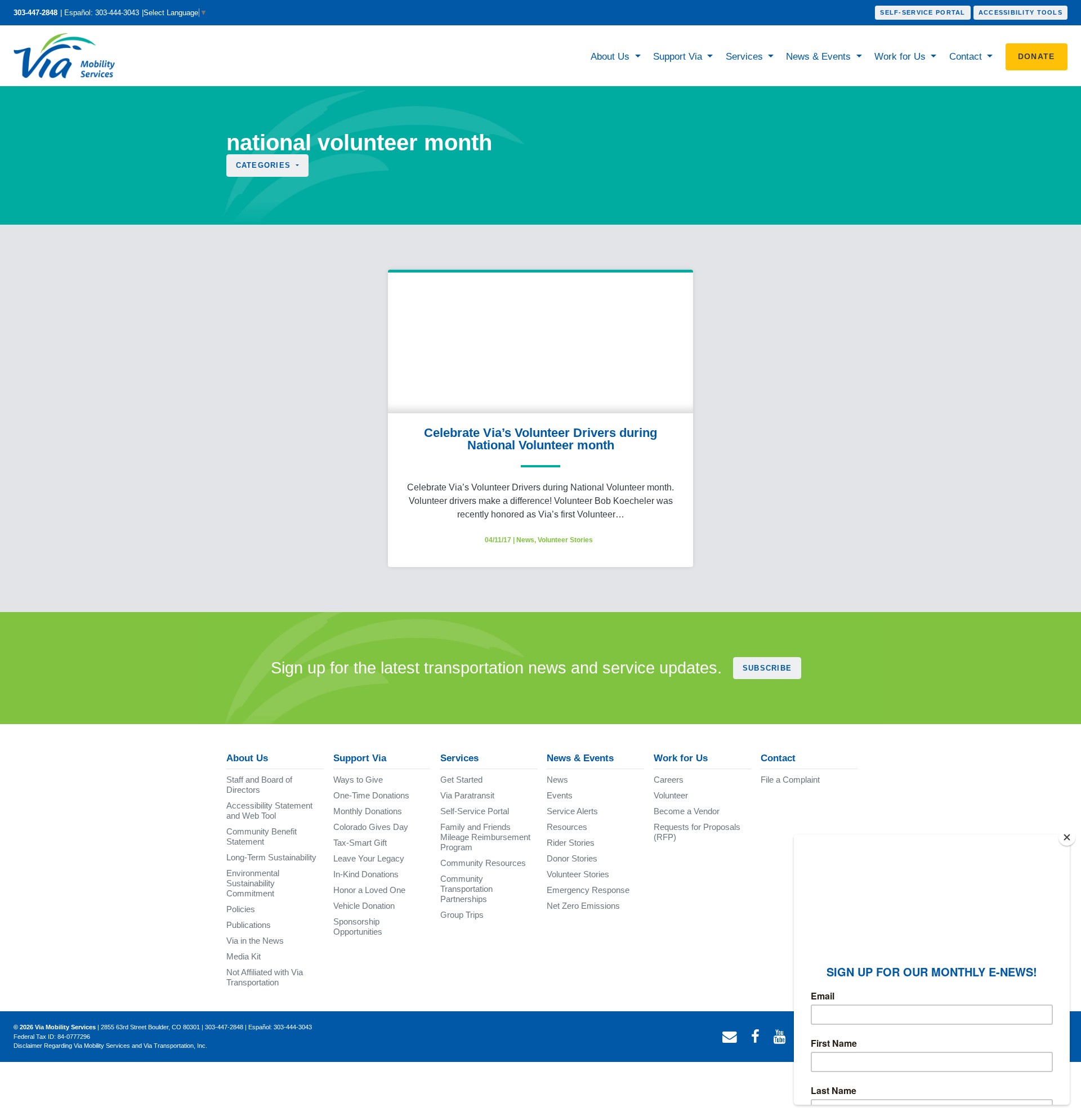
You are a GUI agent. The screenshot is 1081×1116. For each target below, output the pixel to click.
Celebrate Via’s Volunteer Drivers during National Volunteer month (540, 439)
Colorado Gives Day (370, 827)
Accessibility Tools (1020, 12)
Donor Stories (572, 858)
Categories (265, 165)
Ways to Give (358, 779)
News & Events (820, 56)
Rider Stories (571, 842)
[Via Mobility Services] (67, 56)
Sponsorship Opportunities (357, 926)
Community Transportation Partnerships (466, 889)
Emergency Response (588, 890)
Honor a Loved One (369, 890)
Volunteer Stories (565, 540)
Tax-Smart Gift (360, 842)
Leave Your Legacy (368, 858)
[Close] (1066, 837)
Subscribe (767, 668)
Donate (1036, 56)
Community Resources (483, 863)
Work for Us (901, 56)
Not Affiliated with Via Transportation (264, 977)
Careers (669, 779)
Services (746, 56)
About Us (611, 56)
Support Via (679, 56)
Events (560, 795)
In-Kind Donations (366, 874)
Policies (240, 909)
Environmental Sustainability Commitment (252, 883)
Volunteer (671, 795)
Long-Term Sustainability (271, 857)
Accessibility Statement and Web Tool (269, 810)
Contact (967, 56)
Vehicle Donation (364, 905)
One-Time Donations (371, 795)
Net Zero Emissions (583, 905)
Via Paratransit (467, 795)
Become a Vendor (687, 811)
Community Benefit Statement (261, 836)
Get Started (461, 779)
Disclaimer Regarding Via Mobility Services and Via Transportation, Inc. (110, 1045)
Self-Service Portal (922, 12)
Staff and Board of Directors (259, 784)
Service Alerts (572, 811)
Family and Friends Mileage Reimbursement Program (485, 837)
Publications (248, 925)
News (525, 540)
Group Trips (462, 914)
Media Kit (243, 956)
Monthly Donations (367, 811)
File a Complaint (790, 779)
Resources (567, 827)
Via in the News (255, 940)
